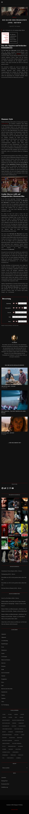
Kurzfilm (12, 737)
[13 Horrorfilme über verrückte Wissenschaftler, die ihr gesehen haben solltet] (21, 517)
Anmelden (3, 777)
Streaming (16, 752)
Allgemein (3, 637)
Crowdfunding (4, 640)
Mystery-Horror (7, 740)
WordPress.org (4, 787)
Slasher (20, 746)
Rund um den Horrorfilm (6, 688)
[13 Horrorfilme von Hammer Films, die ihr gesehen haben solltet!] (7, 543)
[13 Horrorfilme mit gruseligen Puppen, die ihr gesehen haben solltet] (7, 504)
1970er (10, 714)
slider (4, 749)
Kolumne (3, 666)
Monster (19, 737)
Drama (14, 723)
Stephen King (6, 752)
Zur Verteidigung (5, 704)
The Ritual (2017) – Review (8, 386)
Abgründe (3, 634)
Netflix (17, 740)
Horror (10, 731)
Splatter (18, 749)
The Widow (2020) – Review (12, 598)
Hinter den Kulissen (5, 659)
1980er (16, 714)
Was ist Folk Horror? (22, 611)
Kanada (4, 737)
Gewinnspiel (4, 656)
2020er (21, 717)
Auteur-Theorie (4, 123)
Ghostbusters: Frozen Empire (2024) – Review (11, 571)
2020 (16, 717)
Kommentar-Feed (5, 784)
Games (2, 653)
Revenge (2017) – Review (7, 432)
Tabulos (3, 695)
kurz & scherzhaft (5, 672)
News (2, 682)
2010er (10, 717)
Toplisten (3, 698)
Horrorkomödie (7, 734)
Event (2, 647)
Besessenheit (6, 720)
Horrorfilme (19, 731)
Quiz (2, 685)
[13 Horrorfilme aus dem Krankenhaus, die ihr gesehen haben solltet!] (21, 504)
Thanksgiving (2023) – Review (8, 574)
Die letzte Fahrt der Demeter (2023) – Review (11, 588)
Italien (16, 734)
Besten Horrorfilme (18, 720)
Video (2, 701)
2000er (4, 717)
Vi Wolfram (20, 804)
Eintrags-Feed (4, 780)
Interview (3, 663)
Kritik (14, 17)
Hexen (4, 731)
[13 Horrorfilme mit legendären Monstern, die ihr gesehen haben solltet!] (21, 543)
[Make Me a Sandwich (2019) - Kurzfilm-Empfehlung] (7, 517)
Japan (22, 734)
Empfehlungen (4, 643)
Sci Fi (3, 746)
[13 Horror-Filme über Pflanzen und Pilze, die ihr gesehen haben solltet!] (21, 530)
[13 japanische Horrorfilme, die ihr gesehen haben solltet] (21, 556)
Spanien (11, 749)
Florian (14, 342)
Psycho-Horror (16, 743)
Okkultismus (6, 743)
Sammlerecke (4, 691)
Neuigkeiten (4, 679)
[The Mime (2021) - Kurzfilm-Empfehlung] (7, 556)
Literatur (3, 675)
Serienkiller (12, 746)
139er (3, 714)
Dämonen (21, 723)
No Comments (17, 26)
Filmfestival (4, 650)
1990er (22, 714)
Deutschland (6, 723)
